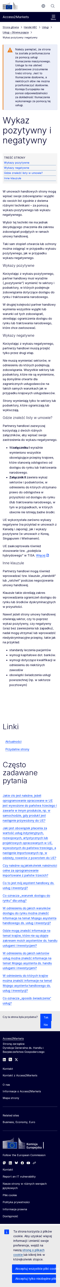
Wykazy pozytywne (16, 162)
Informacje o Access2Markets (22, 1091)
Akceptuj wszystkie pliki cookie (35, 1268)
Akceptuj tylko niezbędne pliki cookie (35, 1278)
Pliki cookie (10, 1195)
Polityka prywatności (16, 1202)
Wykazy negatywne (16, 167)
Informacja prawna (15, 1209)
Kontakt (8, 1169)
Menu (53, 19)
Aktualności (13, 741)
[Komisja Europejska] (10, 5)
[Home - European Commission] (27, 1144)
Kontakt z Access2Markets (20, 1075)
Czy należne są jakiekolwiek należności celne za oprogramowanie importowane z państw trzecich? (30, 870)
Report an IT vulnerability (19, 1176)
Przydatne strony (17, 749)
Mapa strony (11, 1098)
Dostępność (10, 1216)
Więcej (40, 555)
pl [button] (43, 6)
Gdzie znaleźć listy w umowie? (23, 173)
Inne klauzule (12, 178)
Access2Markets (13, 1038)
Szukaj (52, 6)
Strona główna (11, 27)
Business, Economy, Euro (19, 1122)
